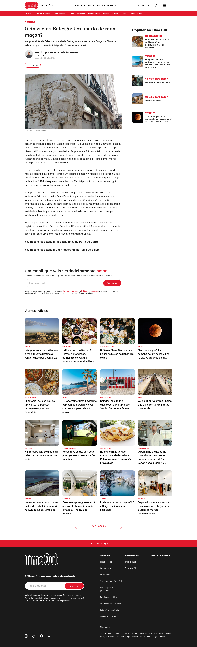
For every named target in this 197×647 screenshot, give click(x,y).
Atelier (124, 13)
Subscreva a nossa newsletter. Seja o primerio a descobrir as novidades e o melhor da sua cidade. (68, 276)
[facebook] (41, 636)
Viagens (115, 13)
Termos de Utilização (71, 291)
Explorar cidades (84, 6)
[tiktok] (33, 636)
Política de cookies (108, 597)
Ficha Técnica (106, 562)
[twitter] (48, 636)
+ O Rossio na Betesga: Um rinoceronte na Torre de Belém (62, 249)
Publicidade (130, 562)
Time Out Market (136, 13)
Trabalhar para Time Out (111, 581)
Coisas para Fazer (43, 13)
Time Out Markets (106, 6)
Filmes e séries (94, 13)
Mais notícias (98, 526)
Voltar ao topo (101, 544)
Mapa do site (105, 627)
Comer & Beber (59, 13)
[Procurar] (156, 5)
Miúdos (106, 13)
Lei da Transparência (109, 610)
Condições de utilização (110, 604)
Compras (81, 13)
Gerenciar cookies (108, 617)
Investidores (105, 575)
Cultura (71, 13)
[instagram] (26, 636)
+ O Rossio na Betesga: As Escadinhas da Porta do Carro (61, 241)
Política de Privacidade (90, 291)
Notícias (29, 13)
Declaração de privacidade (106, 589)
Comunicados (106, 568)
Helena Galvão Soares (64, 52)
